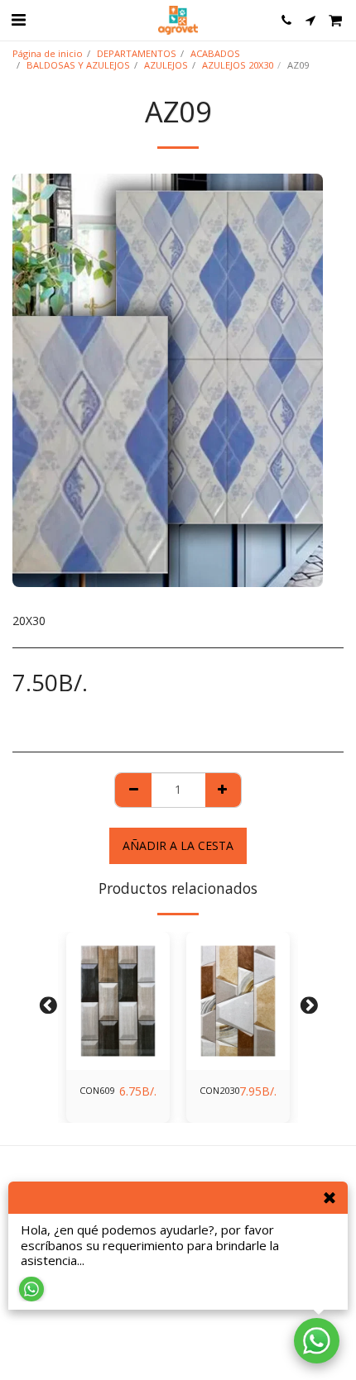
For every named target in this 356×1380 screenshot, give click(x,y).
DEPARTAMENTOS (136, 53)
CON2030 (219, 1090)
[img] (118, 1001)
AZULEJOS (166, 65)
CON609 (96, 1090)
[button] (18, 19)
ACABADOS (215, 53)
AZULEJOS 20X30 (237, 65)
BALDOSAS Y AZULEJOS (78, 65)
